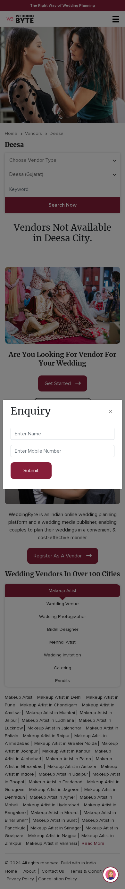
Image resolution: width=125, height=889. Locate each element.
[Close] (110, 411)
